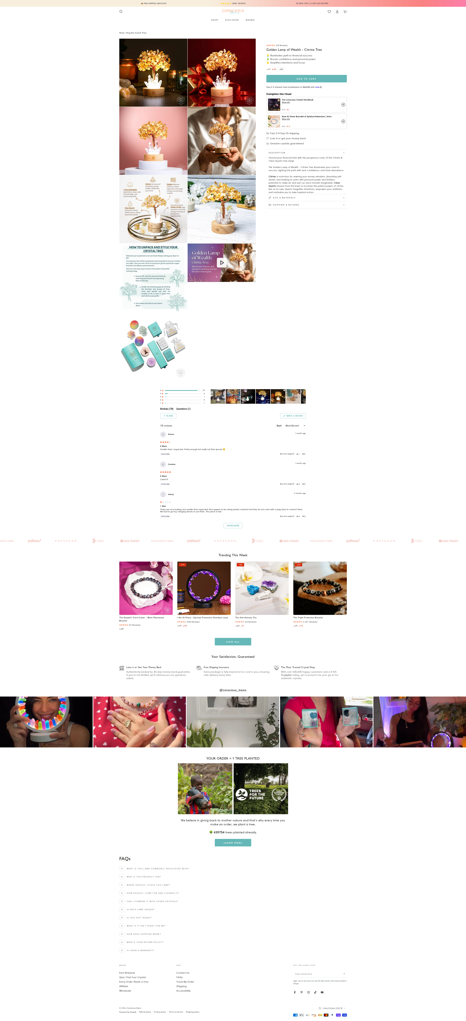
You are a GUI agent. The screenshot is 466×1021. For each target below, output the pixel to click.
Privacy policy (160, 1012)
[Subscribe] (345, 973)
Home (122, 32)
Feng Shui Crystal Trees (136, 32)
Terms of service (176, 1012)
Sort (279, 425)
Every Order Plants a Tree (134, 981)
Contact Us (183, 972)
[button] (121, 11)
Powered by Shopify (127, 1012)
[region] (258, 396)
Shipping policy (192, 1012)
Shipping (181, 986)
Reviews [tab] (166, 409)
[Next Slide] (304, 396)
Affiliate (123, 986)
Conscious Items (134, 1008)
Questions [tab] (183, 409)
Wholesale (125, 990)
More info (286, 102)
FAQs (179, 977)
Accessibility (183, 990)
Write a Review (296, 416)
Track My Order (185, 981)
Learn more (233, 842)
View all (233, 641)
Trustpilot (286, 675)
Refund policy (145, 1012)
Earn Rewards (127, 972)
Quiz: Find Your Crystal (132, 977)
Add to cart (306, 78)
